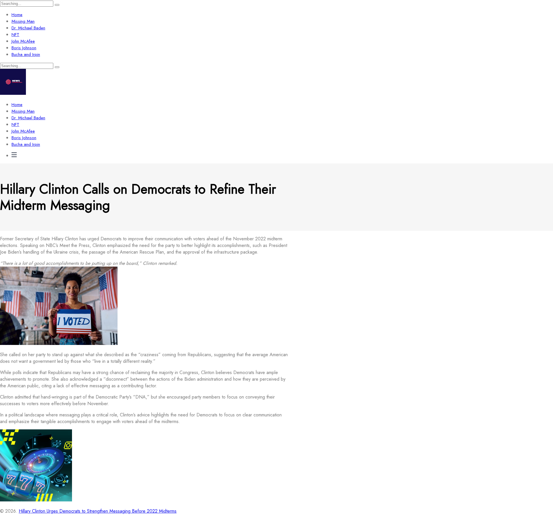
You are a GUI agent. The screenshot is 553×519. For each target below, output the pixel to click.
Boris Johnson (24, 48)
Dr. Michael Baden (28, 28)
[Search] (57, 5)
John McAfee (23, 41)
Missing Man (23, 21)
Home (17, 15)
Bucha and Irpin (26, 54)
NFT (15, 34)
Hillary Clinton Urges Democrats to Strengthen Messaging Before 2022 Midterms (98, 511)
